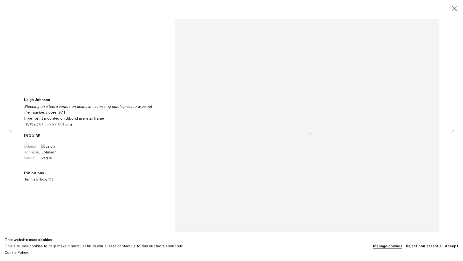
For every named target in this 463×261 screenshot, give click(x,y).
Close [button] (454, 9)
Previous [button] (10, 130)
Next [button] (452, 130)
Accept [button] (451, 246)
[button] (32, 152)
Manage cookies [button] (387, 246)
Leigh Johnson (37, 100)
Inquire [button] (32, 136)
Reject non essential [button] (424, 246)
